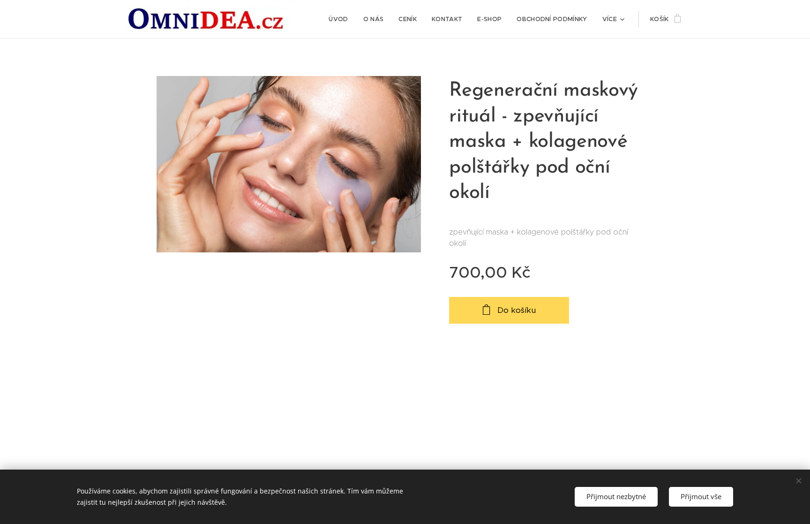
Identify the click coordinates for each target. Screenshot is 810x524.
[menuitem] (340, 19)
